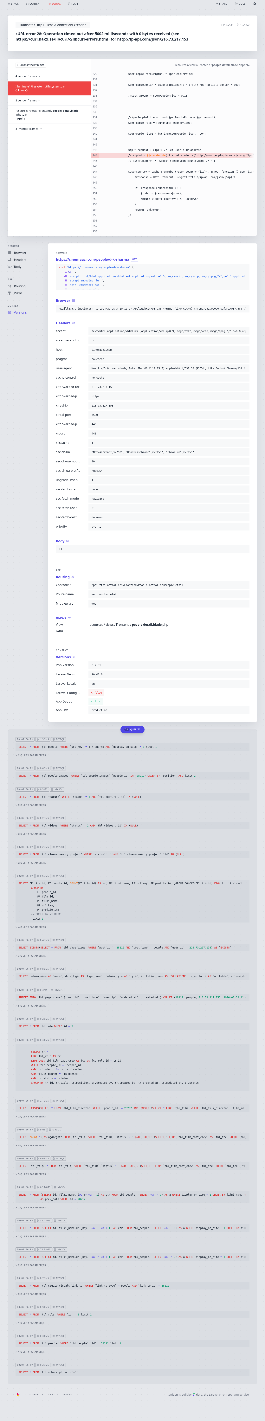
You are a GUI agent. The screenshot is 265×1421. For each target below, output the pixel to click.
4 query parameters (32, 927)
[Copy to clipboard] (244, 267)
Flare (199, 1394)
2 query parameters (32, 755)
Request (13, 246)
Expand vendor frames (32, 65)
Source (33, 1394)
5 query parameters (32, 1005)
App (10, 279)
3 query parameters (32, 955)
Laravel (66, 1394)
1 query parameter (31, 1323)
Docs (50, 1394)
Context (14, 305)
